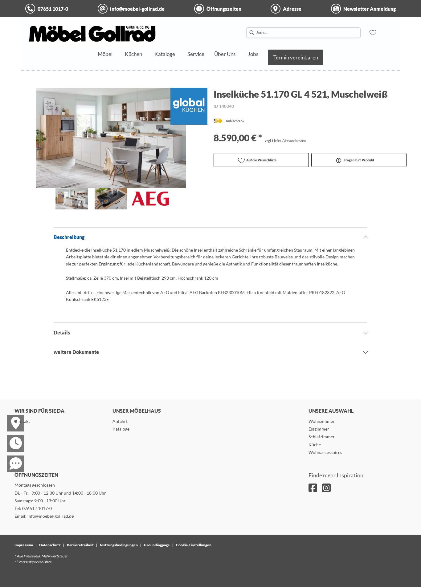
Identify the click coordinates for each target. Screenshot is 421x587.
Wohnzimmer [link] (322, 421)
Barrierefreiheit (80, 545)
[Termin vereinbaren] (11, 438)
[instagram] (326, 488)
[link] (105, 54)
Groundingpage (157, 545)
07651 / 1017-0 (37, 508)
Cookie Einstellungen (193, 545)
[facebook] (313, 488)
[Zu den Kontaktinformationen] (11, 458)
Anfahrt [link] (120, 421)
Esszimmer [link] (319, 428)
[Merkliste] (373, 33)
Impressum (23, 545)
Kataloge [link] (120, 428)
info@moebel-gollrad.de (50, 516)
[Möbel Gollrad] (93, 32)
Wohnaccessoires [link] (325, 452)
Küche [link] (315, 444)
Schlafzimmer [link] (322, 436)
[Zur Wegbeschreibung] (11, 417)
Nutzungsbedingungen (119, 545)
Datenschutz (50, 545)
